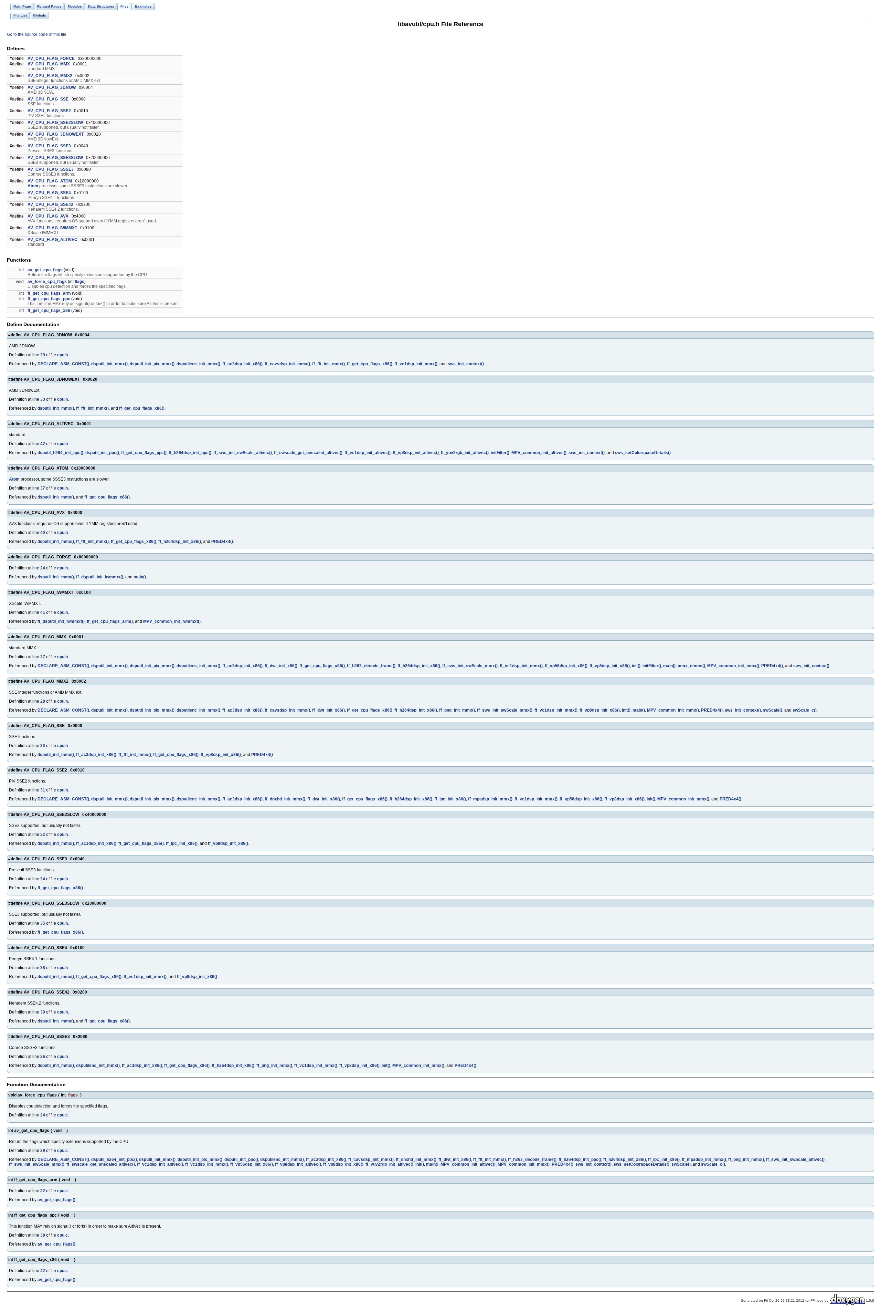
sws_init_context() (466, 363)
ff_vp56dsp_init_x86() (566, 665)
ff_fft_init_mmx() (328, 363)
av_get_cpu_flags (45, 269)
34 (42, 879)
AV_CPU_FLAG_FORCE (51, 58)
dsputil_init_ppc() (102, 452)
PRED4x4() (222, 541)
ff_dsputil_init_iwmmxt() (99, 577)
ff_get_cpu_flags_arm (49, 293)
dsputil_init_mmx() (109, 363)
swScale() (772, 710)
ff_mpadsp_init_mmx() (490, 799)
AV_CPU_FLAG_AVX (48, 216)
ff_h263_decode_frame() (371, 665)
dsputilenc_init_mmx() (198, 363)
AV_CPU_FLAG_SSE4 (49, 192)
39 (42, 1012)
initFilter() (500, 452)
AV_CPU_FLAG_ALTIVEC (52, 239)
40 (42, 532)
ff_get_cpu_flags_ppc (49, 298)
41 (42, 612)
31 (42, 790)
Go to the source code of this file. (37, 34)
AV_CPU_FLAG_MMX (49, 64)
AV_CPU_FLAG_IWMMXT (52, 227)
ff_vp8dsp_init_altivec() (416, 452)
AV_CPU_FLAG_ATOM (50, 181)
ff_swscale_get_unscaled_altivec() (308, 452)
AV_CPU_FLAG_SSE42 (50, 204)
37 (42, 488)
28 (42, 701)
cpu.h (62, 355)
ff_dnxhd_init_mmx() (285, 799)
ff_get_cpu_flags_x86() (369, 363)
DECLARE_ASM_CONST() (63, 363)
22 (42, 1190)
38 (42, 967)
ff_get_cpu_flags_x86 (49, 310)
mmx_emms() (691, 665)
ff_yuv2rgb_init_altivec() (465, 452)
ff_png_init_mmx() (457, 710)
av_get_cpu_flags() (56, 1199)
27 (42, 656)
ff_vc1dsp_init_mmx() (415, 363)
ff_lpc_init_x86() (450, 799)
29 (42, 355)
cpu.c (62, 1115)
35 (42, 923)
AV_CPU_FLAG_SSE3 (49, 146)
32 (42, 834)
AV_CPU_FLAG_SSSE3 (51, 169)
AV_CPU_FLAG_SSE (48, 99)
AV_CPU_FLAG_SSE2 (49, 110)
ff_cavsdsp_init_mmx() (287, 363)
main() (140, 577)
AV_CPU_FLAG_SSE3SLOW (55, 157)
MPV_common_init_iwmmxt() (172, 621)
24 (42, 568)
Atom (33, 185)
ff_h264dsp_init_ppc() (190, 452)
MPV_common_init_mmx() (733, 665)
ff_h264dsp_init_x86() (179, 541)
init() (636, 665)
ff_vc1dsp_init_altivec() (367, 452)
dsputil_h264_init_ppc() (60, 452)
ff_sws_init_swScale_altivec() (242, 452)
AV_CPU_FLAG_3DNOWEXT (56, 134)
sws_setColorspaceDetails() (643, 452)
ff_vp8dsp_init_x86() (610, 665)
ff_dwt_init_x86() (281, 665)
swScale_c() (805, 710)
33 (42, 399)
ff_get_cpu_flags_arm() (110, 621)
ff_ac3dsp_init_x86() (242, 363)
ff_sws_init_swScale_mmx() (470, 665)
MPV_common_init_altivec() (538, 452)
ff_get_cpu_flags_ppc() (144, 452)
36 (42, 1056)
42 (42, 443)
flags (79, 281)
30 (42, 745)
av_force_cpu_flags (47, 281)
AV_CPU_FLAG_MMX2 (50, 75)
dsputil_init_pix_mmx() (152, 363)
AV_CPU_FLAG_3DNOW (52, 87)
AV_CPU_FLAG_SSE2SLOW (55, 122)
